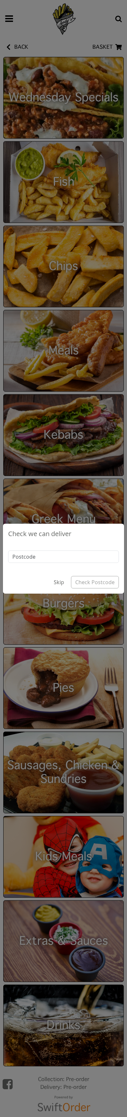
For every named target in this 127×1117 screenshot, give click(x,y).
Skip (59, 582)
